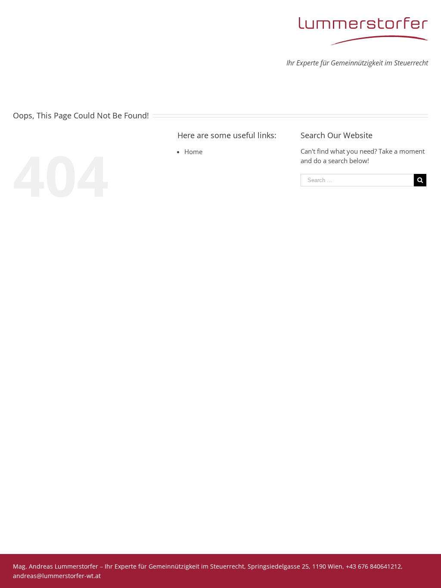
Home (193, 151)
